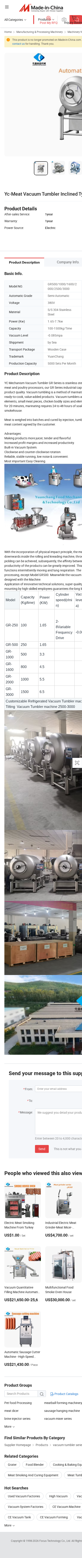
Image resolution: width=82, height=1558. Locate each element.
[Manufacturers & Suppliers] (41, 7)
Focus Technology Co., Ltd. (55, 1540)
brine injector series (17, 1418)
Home (8, 32)
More (8, 1525)
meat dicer (11, 1411)
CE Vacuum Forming (54, 1517)
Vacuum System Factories (25, 1507)
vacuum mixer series (58, 1418)
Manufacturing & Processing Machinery (39, 32)
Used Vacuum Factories (24, 1496)
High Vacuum (58, 1496)
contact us (18, 43)
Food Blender (35, 1464)
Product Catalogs (66, 1394)
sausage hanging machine (62, 1411)
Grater (12, 1464)
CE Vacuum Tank (19, 1517)
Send (41, 1149)
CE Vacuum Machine (66, 1507)
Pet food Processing (18, 1403)
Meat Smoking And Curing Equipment (33, 1475)
